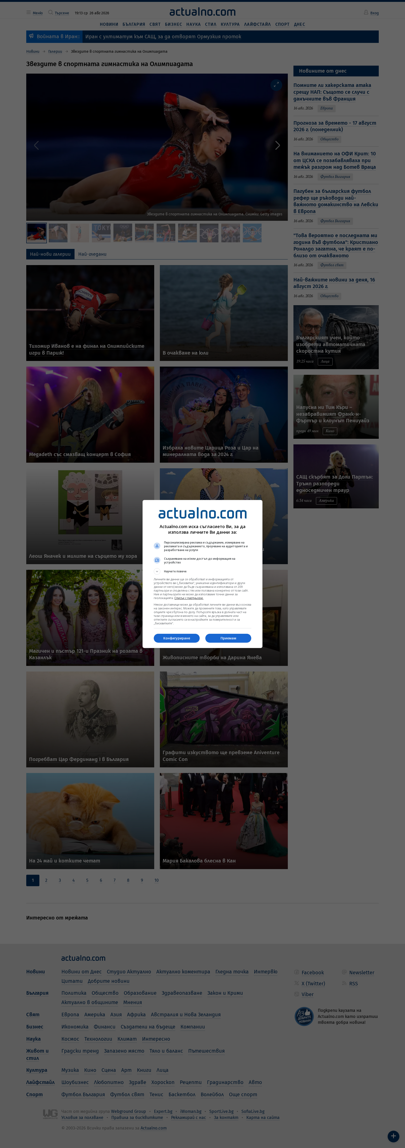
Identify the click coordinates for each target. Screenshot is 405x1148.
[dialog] (202, 574)
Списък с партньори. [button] (188, 598)
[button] (202, 571)
